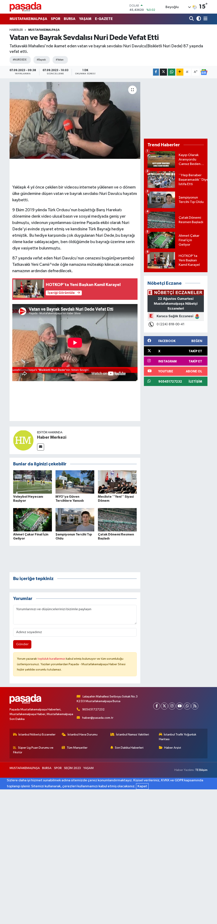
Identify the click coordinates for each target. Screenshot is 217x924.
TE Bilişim (201, 770)
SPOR (55, 19)
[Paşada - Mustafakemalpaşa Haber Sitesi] (25, 7)
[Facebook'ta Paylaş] (156, 72)
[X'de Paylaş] (163, 72)
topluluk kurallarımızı (52, 658)
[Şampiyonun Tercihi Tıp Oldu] (75, 519)
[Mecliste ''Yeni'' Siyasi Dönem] (117, 482)
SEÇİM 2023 (72, 768)
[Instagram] (171, 706)
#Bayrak (41, 59)
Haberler (16, 29)
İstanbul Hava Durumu (82, 734)
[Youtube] (179, 706)
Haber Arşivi (172, 747)
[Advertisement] (175, 108)
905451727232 (93, 709)
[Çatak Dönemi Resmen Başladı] (117, 519)
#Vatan (60, 59)
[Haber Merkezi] (23, 440)
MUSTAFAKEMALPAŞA (28, 19)
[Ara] (192, 19)
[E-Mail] (40, 447)
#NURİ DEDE (19, 59)
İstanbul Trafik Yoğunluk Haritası (177, 737)
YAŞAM (85, 19)
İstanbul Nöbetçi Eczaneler (37, 734)
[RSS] (194, 706)
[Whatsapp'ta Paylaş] (171, 72)
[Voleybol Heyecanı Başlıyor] (32, 482)
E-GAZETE (104, 19)
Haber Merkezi (51, 437)
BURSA (69, 19)
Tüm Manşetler (77, 747)
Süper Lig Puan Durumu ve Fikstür (33, 750)
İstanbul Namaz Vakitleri (132, 734)
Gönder (22, 644)
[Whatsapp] (187, 706)
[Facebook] (156, 706)
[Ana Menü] (205, 19)
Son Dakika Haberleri (129, 747)
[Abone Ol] (203, 72)
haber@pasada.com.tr (97, 717)
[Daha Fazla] (179, 72)
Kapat (142, 786)
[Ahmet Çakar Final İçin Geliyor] (32, 519)
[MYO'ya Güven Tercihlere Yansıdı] (75, 482)
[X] (164, 706)
